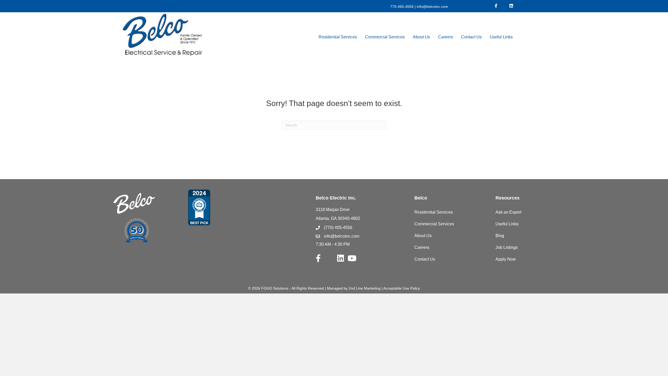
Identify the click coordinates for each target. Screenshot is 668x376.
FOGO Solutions (274, 288)
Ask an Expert (508, 212)
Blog (500, 235)
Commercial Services (385, 37)
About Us (421, 37)
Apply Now (506, 259)
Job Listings (507, 247)
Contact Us (471, 37)
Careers (445, 37)
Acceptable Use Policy (401, 288)
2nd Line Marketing (364, 288)
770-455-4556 (402, 6)
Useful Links (501, 37)
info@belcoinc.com (432, 6)
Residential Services (338, 37)
